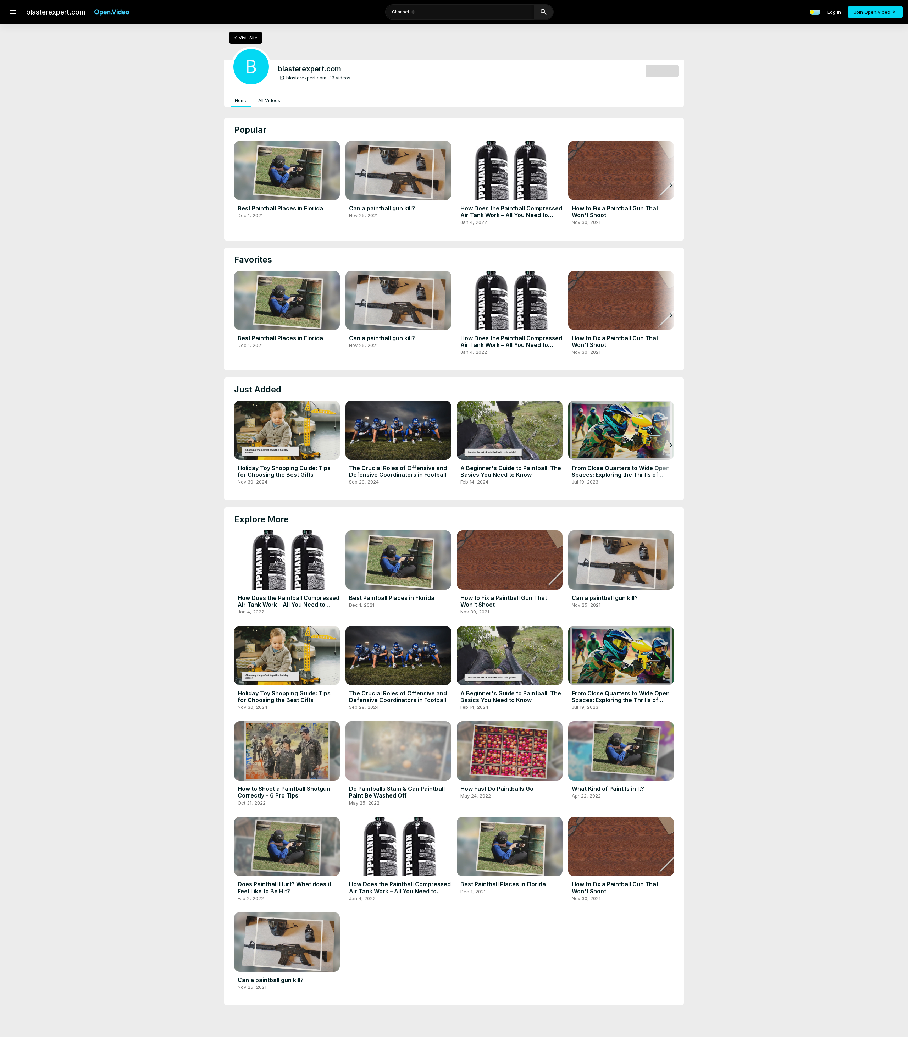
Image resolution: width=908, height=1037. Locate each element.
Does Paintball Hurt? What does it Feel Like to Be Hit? (284, 887)
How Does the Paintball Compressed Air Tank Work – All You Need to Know (511, 215)
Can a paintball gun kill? (382, 208)
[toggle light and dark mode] (815, 12)
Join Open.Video (872, 12)
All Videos (269, 100)
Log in (834, 12)
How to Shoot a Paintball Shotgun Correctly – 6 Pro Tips (284, 792)
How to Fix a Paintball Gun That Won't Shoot (615, 212)
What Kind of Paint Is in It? (608, 788)
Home (241, 100)
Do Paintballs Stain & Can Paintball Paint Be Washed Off (397, 792)
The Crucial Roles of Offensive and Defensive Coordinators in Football (398, 471)
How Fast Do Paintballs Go (496, 788)
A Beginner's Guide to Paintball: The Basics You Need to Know (510, 471)
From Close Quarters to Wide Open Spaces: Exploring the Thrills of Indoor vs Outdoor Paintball (621, 474)
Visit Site (245, 38)
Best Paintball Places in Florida (280, 208)
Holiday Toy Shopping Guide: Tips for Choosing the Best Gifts (284, 471)
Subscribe (662, 70)
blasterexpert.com (302, 77)
